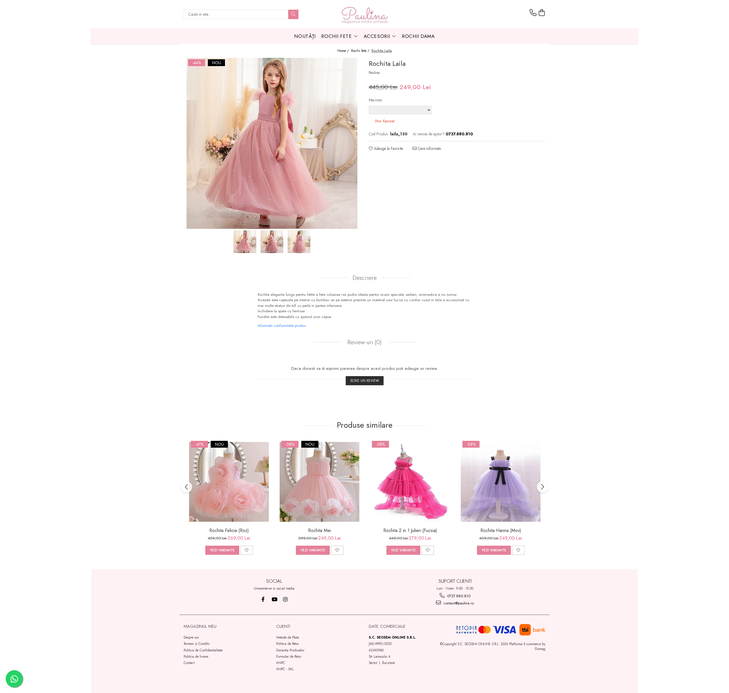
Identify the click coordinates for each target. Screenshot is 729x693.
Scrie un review (364, 380)
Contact (189, 662)
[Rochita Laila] (272, 143)
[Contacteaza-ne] (533, 13)
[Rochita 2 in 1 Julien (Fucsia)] (410, 481)
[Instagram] (285, 599)
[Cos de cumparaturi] (541, 13)
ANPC (280, 662)
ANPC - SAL (285, 669)
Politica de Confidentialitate (203, 650)
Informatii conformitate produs (282, 325)
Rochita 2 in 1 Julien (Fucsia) (410, 530)
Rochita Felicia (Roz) (229, 530)
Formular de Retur (288, 656)
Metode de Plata (287, 637)
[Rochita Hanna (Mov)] (500, 481)
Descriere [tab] (365, 278)
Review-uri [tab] (364, 342)
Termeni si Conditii (197, 643)
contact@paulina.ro (458, 603)
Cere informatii (429, 148)
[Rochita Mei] (319, 481)
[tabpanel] (272, 143)
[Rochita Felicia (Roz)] (229, 481)
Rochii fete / (360, 50)
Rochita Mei (319, 530)
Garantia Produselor (290, 650)
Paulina (374, 72)
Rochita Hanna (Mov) (500, 530)
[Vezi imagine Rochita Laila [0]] (245, 241)
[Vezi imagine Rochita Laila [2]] (299, 241)
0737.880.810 (458, 596)
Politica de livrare (196, 656)
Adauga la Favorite (388, 148)
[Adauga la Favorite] (246, 550)
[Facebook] (263, 599)
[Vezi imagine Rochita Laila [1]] (272, 241)
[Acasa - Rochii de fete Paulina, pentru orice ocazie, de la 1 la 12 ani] (364, 14)
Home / (343, 50)
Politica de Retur (287, 643)
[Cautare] (293, 14)
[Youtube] (274, 599)
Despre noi (191, 637)
